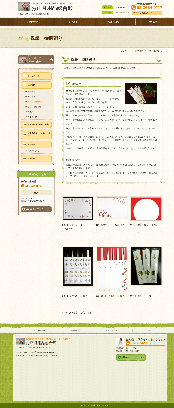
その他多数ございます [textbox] (78, 312)
